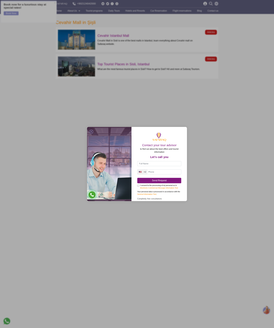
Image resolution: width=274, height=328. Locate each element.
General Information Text (146, 194)
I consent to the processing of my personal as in (159, 186)
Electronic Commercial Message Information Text (159, 188)
